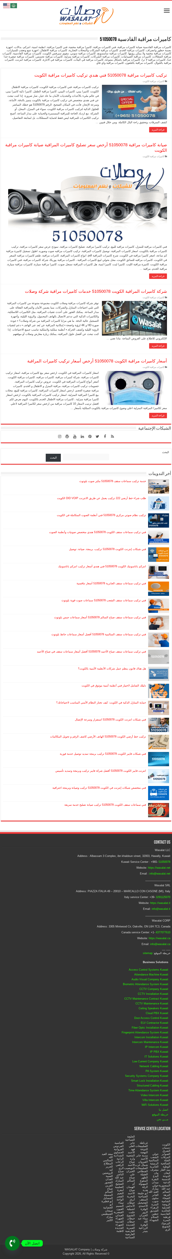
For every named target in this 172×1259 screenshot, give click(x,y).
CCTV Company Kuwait (153, 989)
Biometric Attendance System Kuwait (145, 984)
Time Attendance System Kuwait (148, 1090)
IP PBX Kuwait (159, 1051)
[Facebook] (105, 436)
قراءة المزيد (158, 129)
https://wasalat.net (159, 867)
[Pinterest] (89, 436)
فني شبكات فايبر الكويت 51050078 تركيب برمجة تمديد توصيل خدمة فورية (103, 753)
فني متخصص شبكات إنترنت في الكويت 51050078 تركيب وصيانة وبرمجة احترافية (99, 787)
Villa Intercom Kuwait (155, 1100)
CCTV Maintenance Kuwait (152, 1003)
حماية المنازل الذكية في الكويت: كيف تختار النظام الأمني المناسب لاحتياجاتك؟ (101, 702)
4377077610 (163, 932)
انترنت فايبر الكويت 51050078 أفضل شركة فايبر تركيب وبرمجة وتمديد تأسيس (100, 770)
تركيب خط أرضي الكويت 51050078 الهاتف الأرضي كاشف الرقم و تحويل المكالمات (98, 736)
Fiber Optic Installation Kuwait (150, 1027)
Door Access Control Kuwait (151, 1018)
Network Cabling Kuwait (153, 1066)
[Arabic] (13, 5)
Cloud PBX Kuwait (157, 1013)
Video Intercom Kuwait (154, 1095)
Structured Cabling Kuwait (152, 1085)
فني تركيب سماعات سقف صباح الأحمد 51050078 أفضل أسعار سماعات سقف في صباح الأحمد (91, 651)
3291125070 (163, 897)
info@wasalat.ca (160, 944)
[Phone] (12, 1243)
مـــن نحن (162, 1119)
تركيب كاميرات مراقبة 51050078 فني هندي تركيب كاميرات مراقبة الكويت (100, 75)
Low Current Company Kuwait (150, 1061)
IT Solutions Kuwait (156, 1056)
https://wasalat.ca (159, 938)
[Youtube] (74, 436)
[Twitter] (97, 436)
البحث (165, 452)
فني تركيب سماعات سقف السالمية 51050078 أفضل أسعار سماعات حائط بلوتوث (98, 634)
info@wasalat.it (161, 908)
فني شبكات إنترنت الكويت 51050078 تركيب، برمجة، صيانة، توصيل (107, 549)
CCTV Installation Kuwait (153, 993)
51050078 (164, 861)
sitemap (147, 953)
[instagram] (59, 436)
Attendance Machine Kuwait (151, 974)
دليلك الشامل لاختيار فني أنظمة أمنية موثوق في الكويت (114, 685)
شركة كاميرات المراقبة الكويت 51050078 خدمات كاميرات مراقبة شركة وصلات (96, 291)
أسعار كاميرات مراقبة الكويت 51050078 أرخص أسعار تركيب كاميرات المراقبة (97, 361)
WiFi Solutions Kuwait (155, 1104)
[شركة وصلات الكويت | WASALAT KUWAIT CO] (86, 14)
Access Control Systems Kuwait (148, 969)
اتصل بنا (163, 1109)
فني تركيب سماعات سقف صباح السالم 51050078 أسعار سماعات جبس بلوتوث (100, 617)
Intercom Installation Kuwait (151, 1037)
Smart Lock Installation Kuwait (149, 1080)
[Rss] (112, 436)
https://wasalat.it (160, 903)
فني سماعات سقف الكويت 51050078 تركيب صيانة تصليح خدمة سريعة (105, 804)
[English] (6, 5)
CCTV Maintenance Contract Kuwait (146, 998)
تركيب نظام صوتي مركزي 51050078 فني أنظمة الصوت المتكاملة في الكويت (101, 515)
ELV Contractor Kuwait (154, 1022)
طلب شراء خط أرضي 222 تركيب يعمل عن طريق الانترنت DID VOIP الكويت (101, 498)
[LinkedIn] (82, 436)
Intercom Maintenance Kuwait (150, 1042)
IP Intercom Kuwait (156, 1047)
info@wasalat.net (159, 873)
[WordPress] (67, 436)
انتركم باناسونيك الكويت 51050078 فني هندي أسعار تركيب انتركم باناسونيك (102, 566)
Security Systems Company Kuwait (146, 1075)
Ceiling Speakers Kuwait (153, 1008)
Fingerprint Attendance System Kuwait (145, 1032)
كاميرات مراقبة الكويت (153, 81)
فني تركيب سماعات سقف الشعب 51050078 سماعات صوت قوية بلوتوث (103, 600)
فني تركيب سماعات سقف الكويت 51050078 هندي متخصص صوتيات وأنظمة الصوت (97, 532)
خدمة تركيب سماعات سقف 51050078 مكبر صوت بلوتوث (112, 481)
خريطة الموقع (160, 1114)
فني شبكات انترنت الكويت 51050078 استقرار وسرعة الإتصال (110, 719)
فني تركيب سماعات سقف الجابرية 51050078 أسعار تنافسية (111, 583)
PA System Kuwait (157, 1071)
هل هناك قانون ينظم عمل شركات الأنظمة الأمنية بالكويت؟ (112, 668)
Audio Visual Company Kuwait (150, 979)
